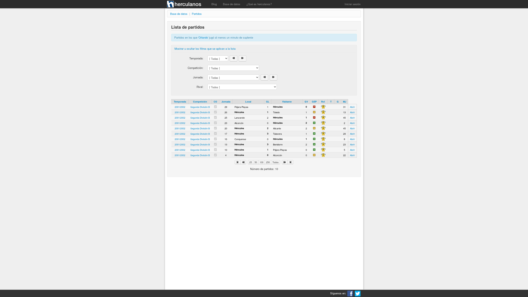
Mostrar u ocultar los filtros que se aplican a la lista (205, 49)
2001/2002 (180, 106)
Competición (200, 101)
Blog (214, 4)
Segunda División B (200, 106)
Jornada (226, 101)
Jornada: (198, 77)
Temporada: (196, 58)
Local (248, 101)
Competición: (195, 68)
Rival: (200, 87)
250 (268, 162)
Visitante (287, 101)
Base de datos (231, 4)
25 (250, 162)
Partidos (197, 14)
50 (256, 162)
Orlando (203, 37)
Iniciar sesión (353, 4)
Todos (275, 162)
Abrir (352, 106)
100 (261, 162)
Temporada (180, 101)
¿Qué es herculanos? (259, 4)
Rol (323, 101)
